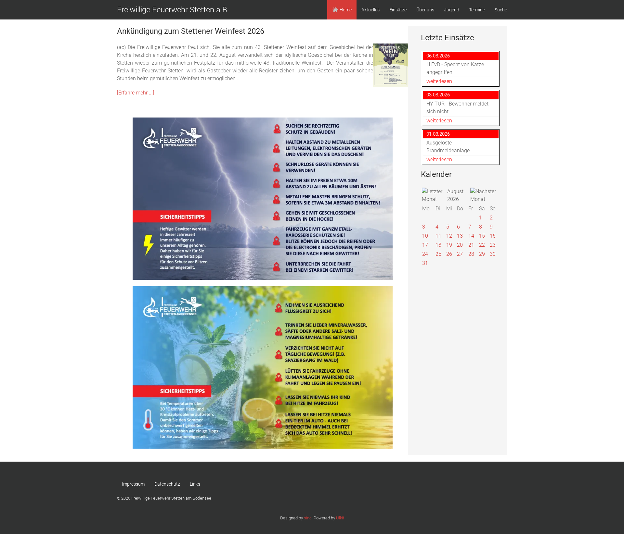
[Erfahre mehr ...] (135, 93)
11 (438, 236)
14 (471, 236)
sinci (308, 517)
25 (438, 254)
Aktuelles (370, 9)
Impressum (133, 484)
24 (425, 254)
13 (460, 236)
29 (482, 254)
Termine (477, 9)
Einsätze (398, 9)
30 (493, 254)
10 (425, 236)
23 (493, 245)
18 (438, 245)
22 (482, 245)
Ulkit (340, 517)
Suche (501, 9)
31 (425, 263)
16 (493, 236)
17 (425, 245)
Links (195, 484)
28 (471, 254)
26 (449, 254)
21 (471, 245)
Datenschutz (167, 484)
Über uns (425, 9)
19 (449, 245)
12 (449, 236)
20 (460, 245)
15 (482, 236)
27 (460, 254)
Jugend (451, 9)
